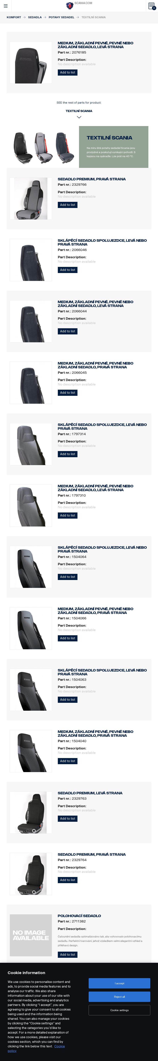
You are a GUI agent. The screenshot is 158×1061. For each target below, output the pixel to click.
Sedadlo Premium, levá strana (90, 793)
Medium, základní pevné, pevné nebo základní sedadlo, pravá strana (95, 365)
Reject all (119, 996)
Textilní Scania (109, 138)
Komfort (14, 17)
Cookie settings (119, 1010)
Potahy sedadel (61, 17)
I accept (119, 983)
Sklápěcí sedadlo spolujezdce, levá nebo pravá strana (102, 242)
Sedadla (35, 17)
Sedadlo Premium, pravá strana (92, 179)
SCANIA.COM (83, 3)
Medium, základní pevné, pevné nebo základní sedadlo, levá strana (95, 304)
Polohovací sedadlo (79, 916)
